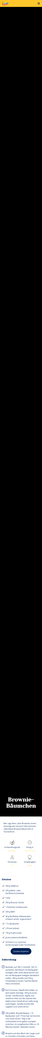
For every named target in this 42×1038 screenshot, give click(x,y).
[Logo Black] (5, 2)
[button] (39, 3)
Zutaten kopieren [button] (21, 951)
